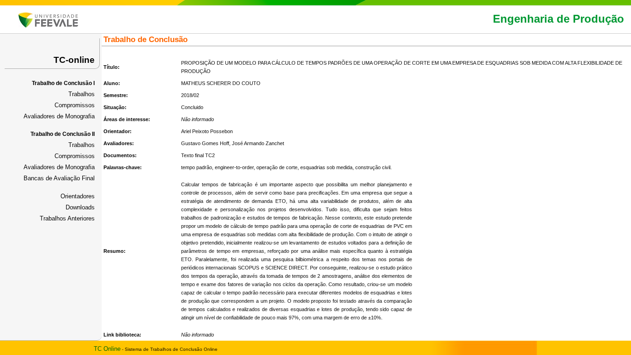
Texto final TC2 (198, 155)
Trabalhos (81, 94)
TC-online (74, 60)
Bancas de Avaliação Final (59, 178)
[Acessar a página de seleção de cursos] (48, 25)
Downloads (80, 207)
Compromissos (75, 105)
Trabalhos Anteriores (67, 218)
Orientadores (78, 196)
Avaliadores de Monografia (59, 116)
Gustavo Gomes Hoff (205, 143)
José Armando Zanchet (258, 143)
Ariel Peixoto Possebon (207, 131)
